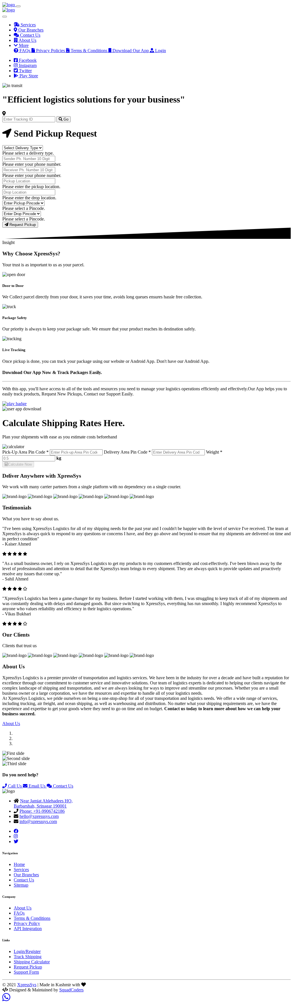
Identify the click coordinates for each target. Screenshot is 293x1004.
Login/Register (27, 951)
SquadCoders (71, 989)
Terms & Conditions (32, 918)
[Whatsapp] (6, 999)
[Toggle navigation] (18, 6)
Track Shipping (27, 956)
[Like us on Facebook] (16, 831)
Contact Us (62, 785)
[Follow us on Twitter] (16, 841)
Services (21, 869)
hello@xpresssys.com (39, 816)
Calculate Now (20, 464)
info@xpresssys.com (38, 821)
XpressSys (26, 984)
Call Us (15, 785)
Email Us (37, 785)
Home (19, 864)
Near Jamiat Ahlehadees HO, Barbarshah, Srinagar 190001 (43, 803)
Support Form (26, 972)
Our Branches (26, 874)
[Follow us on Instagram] (16, 836)
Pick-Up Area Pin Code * (25, 452)
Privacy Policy (27, 923)
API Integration (28, 928)
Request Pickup (22, 225)
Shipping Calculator (32, 961)
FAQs (19, 913)
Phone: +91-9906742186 (42, 811)
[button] (21, 45)
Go (65, 119)
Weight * (214, 452)
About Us (11, 723)
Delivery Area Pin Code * (127, 452)
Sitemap (21, 885)
